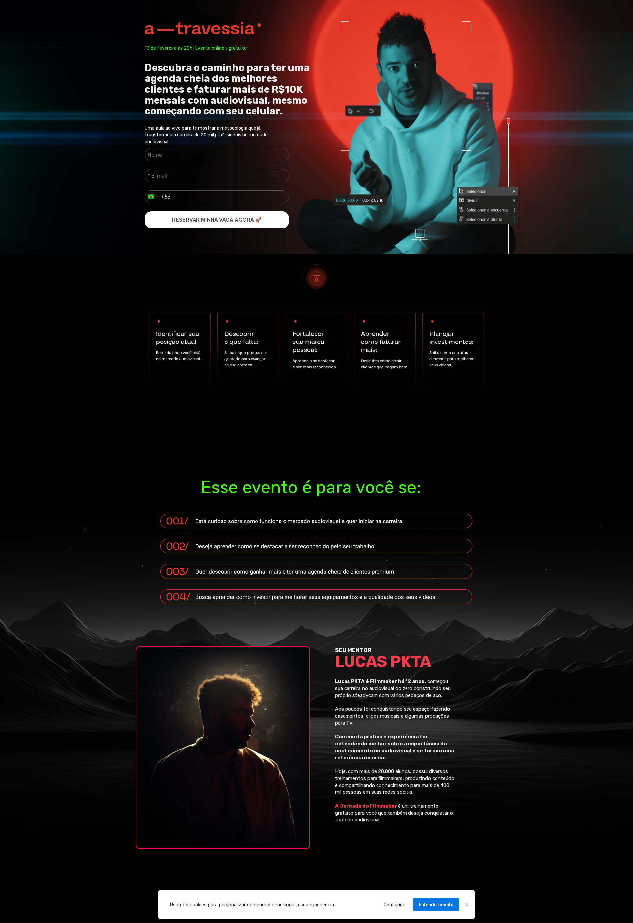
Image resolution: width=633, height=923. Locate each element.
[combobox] (152, 197)
